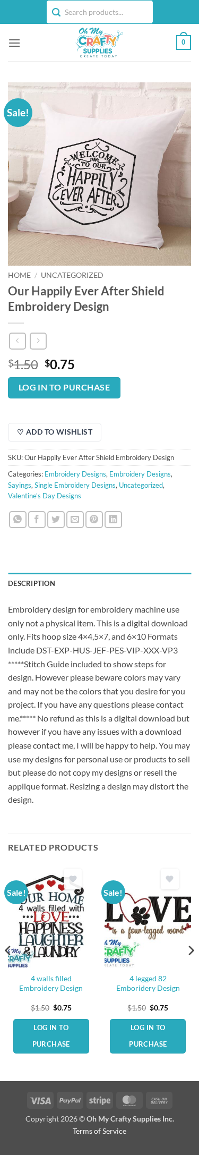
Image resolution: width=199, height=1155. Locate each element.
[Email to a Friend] (75, 520)
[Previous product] (38, 341)
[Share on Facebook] (37, 520)
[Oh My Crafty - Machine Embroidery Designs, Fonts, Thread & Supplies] (98, 42)
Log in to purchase (64, 387)
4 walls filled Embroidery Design (51, 983)
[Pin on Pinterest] (94, 520)
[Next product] (17, 341)
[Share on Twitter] (56, 520)
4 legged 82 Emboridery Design (148, 983)
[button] (14, 43)
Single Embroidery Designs (75, 485)
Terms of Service (99, 1130)
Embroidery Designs (75, 474)
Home (19, 275)
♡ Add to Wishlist (54, 431)
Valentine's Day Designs (44, 495)
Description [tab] (31, 583)
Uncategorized (72, 275)
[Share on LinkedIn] (113, 520)
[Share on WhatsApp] (18, 520)
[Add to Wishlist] (73, 879)
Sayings (19, 485)
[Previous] (8, 971)
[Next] (190, 971)
